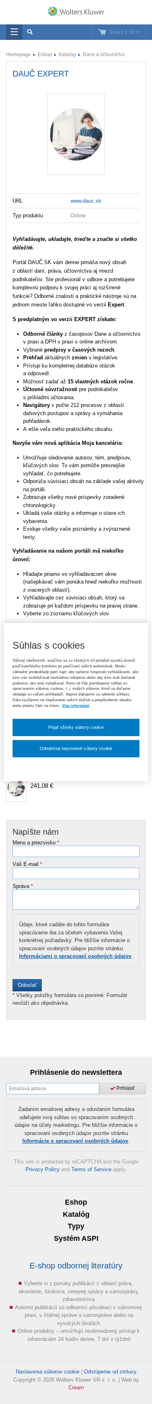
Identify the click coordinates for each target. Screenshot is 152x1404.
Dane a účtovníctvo (104, 54)
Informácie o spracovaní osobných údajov (75, 1141)
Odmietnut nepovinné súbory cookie (76, 748)
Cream (76, 1387)
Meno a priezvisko (36, 843)
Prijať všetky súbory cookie (76, 727)
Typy (76, 1226)
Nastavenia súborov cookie (47, 1372)
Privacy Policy (43, 1169)
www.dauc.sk (86, 201)
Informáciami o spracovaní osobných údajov (75, 956)
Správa (23, 886)
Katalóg (67, 54)
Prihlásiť (125, 1088)
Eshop (45, 54)
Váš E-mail (27, 864)
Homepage (18, 54)
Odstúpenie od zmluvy (110, 1372)
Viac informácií (76, 706)
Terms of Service (91, 1169)
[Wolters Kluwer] (76, 13)
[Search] (29, 32)
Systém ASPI (76, 1238)
